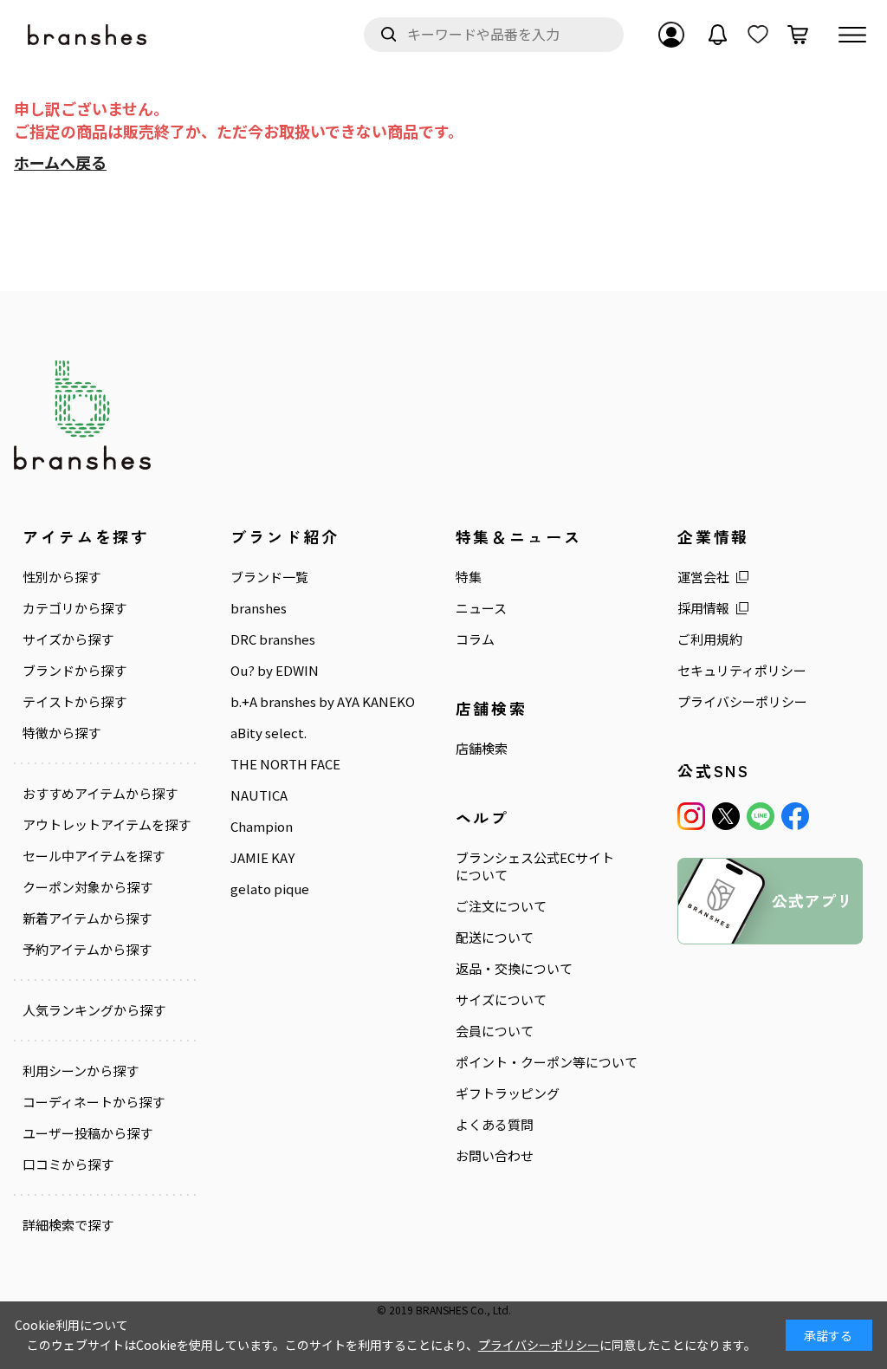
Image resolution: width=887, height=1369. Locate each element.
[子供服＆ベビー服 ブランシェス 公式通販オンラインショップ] (88, 35)
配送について (495, 937)
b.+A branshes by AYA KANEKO (322, 701)
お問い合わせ (495, 1156)
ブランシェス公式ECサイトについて (535, 866)
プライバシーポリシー (742, 701)
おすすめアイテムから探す (100, 793)
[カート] (798, 35)
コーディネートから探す (94, 1102)
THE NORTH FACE (285, 764)
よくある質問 (495, 1124)
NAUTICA (259, 795)
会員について (495, 1031)
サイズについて (501, 1000)
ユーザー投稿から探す (87, 1133)
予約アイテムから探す (87, 949)
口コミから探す (68, 1164)
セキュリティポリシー (741, 670)
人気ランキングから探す (94, 1010)
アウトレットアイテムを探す (107, 825)
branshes (258, 608)
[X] (726, 816)
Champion (261, 826)
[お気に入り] (758, 35)
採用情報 (703, 608)
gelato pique (269, 889)
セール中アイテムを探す (94, 856)
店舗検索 (482, 748)
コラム (475, 639)
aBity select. (268, 733)
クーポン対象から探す (87, 887)
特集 (469, 577)
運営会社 (703, 577)
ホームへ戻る (60, 162)
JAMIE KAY (262, 857)
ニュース (481, 608)
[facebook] (795, 816)
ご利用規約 (709, 639)
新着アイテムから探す (87, 918)
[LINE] (760, 816)
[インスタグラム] (691, 816)
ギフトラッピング (508, 1093)
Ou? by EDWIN (274, 670)
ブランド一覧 (269, 577)
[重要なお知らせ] (718, 35)
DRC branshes (272, 639)
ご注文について (501, 906)
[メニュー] (852, 34)
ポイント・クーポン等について (547, 1062)
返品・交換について (514, 968)
